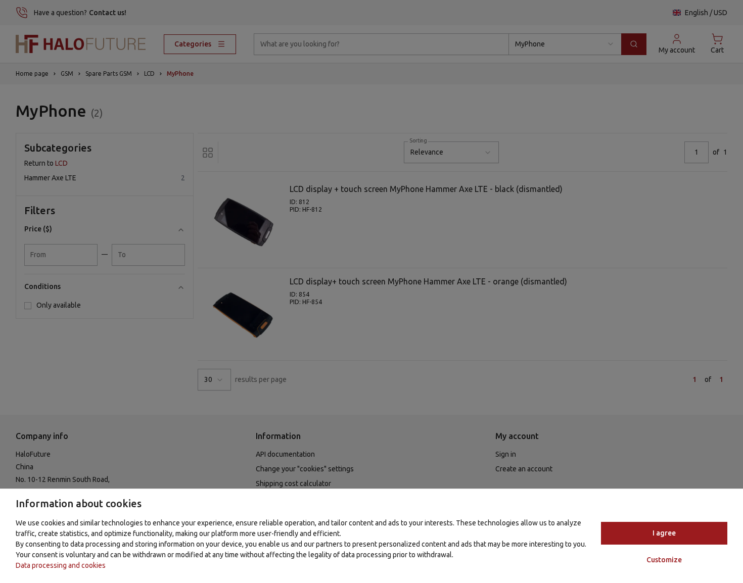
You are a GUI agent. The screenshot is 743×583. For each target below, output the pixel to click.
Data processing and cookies (61, 565)
